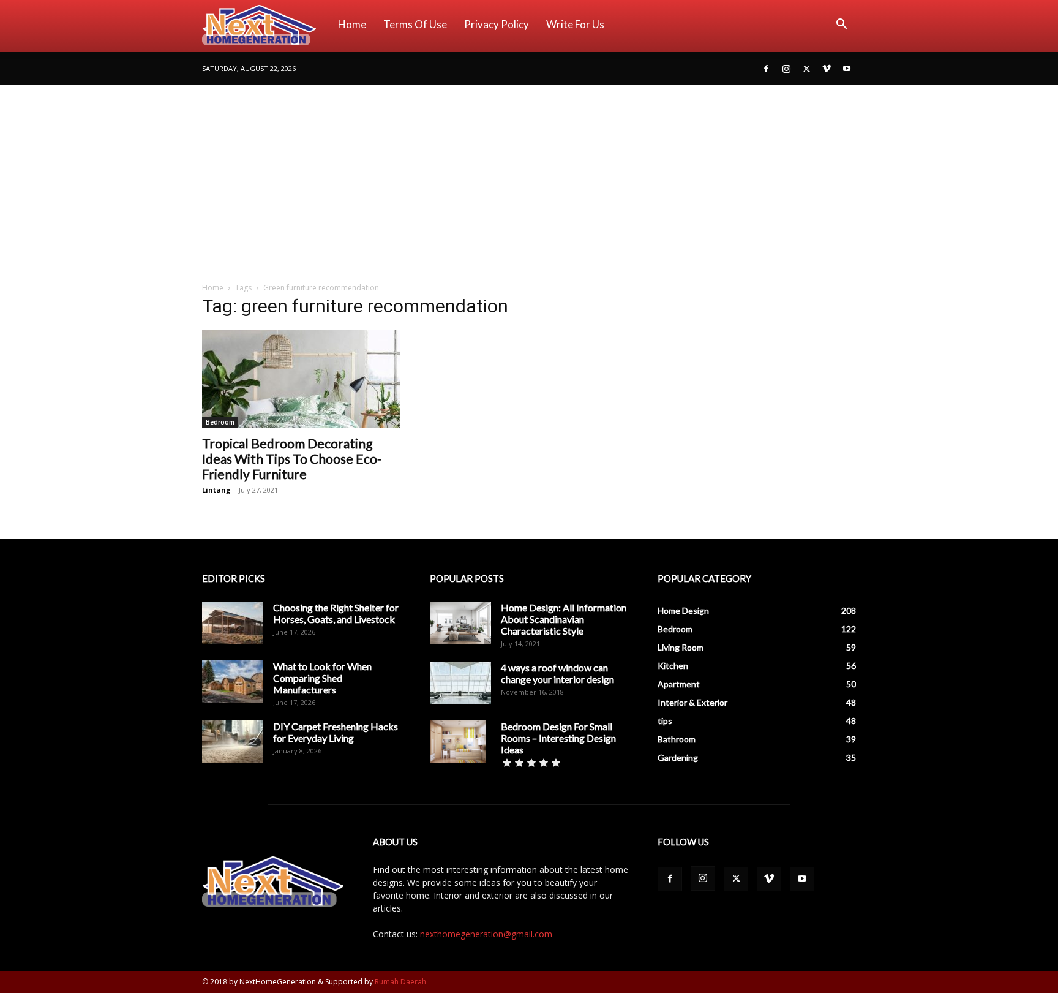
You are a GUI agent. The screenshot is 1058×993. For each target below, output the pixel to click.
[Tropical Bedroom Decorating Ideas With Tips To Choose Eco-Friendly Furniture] (301, 379)
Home (352, 24)
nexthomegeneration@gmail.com (486, 934)
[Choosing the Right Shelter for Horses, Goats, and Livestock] (232, 623)
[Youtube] (847, 68)
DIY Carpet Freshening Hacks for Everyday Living (335, 732)
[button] (841, 25)
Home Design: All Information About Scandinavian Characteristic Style (563, 619)
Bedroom (220, 422)
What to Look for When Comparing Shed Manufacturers (322, 677)
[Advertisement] (529, 177)
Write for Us (575, 24)
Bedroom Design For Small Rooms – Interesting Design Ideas (558, 737)
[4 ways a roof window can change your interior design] (460, 683)
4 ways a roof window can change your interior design (557, 673)
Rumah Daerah (400, 981)
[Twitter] (806, 68)
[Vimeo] (826, 68)
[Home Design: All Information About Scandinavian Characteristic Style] (460, 623)
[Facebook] (766, 68)
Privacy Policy (496, 24)
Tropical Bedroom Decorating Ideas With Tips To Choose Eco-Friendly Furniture (291, 458)
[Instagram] (786, 68)
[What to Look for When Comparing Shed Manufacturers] (232, 681)
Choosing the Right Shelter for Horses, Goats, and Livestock (336, 613)
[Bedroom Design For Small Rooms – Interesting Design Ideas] (458, 741)
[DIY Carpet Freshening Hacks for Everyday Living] (232, 741)
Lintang (216, 489)
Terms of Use (415, 24)
